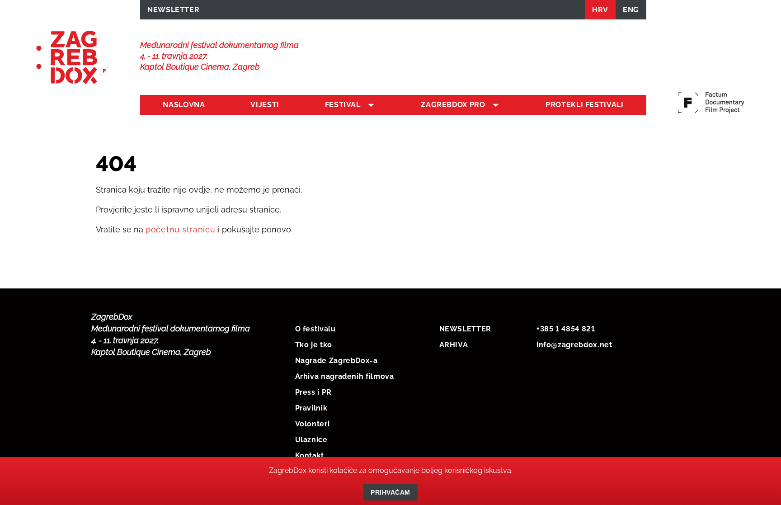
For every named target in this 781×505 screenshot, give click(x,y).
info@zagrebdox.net (574, 344)
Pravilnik (311, 408)
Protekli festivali (585, 104)
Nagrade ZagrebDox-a (336, 360)
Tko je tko (313, 344)
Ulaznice (311, 439)
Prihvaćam (390, 492)
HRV (600, 9)
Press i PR (313, 392)
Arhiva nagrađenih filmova (344, 376)
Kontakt (309, 455)
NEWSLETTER (173, 9)
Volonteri (312, 424)
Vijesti (264, 104)
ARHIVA (453, 344)
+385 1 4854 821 (565, 329)
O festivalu (315, 329)
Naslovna (184, 104)
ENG (631, 9)
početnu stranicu (181, 229)
